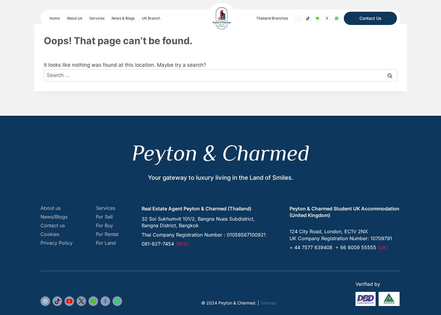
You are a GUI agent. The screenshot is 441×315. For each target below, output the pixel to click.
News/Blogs (54, 217)
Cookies (49, 234)
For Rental (107, 234)
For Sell (104, 217)
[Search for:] (220, 75)
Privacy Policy (56, 243)
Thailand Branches (272, 18)
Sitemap (268, 302)
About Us (74, 18)
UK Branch (151, 18)
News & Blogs (123, 18)
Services (96, 18)
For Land (106, 243)
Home (55, 18)
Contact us (52, 225)
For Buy (104, 225)
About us (50, 208)
